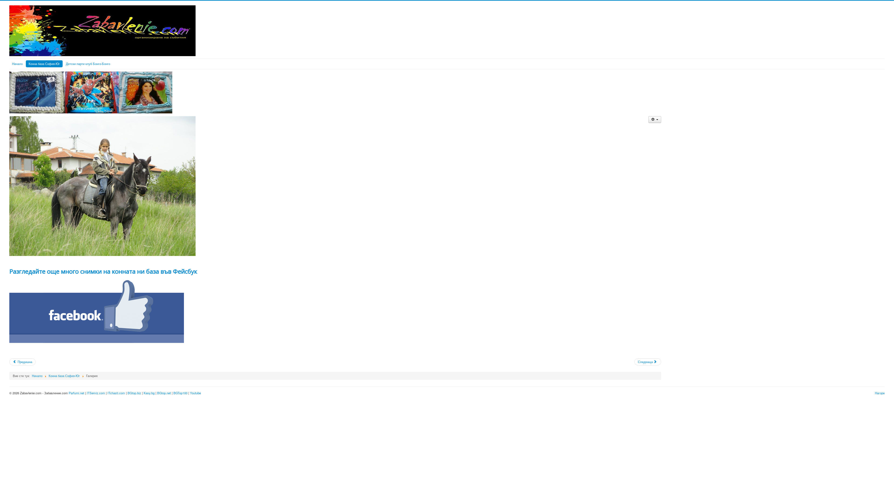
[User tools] (654, 119)
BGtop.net (164, 393)
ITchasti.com (116, 393)
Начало (17, 63)
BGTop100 (180, 393)
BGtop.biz (134, 393)
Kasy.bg (149, 393)
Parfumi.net (76, 393)
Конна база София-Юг (44, 63)
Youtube (195, 393)
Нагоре (880, 393)
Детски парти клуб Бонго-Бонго (88, 63)
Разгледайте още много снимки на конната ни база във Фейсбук (103, 271)
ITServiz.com (96, 393)
